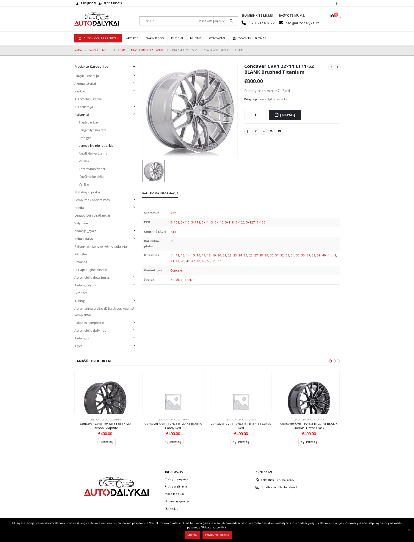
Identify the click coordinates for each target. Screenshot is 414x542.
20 (219, 255)
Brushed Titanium (182, 280)
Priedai (79, 207)
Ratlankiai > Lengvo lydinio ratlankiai (101, 246)
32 (282, 255)
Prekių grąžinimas (176, 486)
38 (313, 255)
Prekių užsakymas (176, 479)
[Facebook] (337, 3)
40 (324, 255)
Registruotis (113, 3)
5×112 (195, 222)
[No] (408, 530)
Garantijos (155, 38)
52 (219, 261)
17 (203, 255)
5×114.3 (207, 222)
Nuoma (196, 38)
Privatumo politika (217, 534)
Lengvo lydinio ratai (93, 130)
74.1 (173, 232)
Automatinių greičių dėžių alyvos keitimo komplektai (103, 311)
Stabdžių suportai (87, 192)
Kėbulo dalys (83, 238)
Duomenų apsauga (177, 501)
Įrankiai (79, 91)
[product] (105, 392)
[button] (330, 361)
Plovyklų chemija (86, 75)
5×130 (260, 222)
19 (214, 255)
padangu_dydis (85, 231)
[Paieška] (231, 21)
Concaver (177, 270)
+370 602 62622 (261, 22)
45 (182, 261)
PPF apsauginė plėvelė (90, 269)
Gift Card (80, 293)
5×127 (250, 222)
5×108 (174, 222)
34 (292, 255)
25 (245, 255)
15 (193, 255)
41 (329, 255)
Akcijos (132, 38)
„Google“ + (271, 131)
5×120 (239, 222)
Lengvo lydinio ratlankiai (273, 99)
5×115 (219, 222)
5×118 (229, 222)
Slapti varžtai (88, 122)
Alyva (78, 346)
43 (172, 261)
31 (277, 255)
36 (303, 255)
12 (177, 255)
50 (208, 261)
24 (240, 255)
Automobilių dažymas (90, 330)
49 (203, 261)
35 (298, 255)
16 (198, 255)
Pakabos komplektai (89, 322)
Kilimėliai (81, 254)
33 (287, 255)
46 (188, 261)
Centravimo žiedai (92, 169)
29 (266, 255)
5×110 (185, 222)
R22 (173, 213)
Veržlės (84, 161)
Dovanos (80, 262)
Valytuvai (81, 223)
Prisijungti (88, 3)
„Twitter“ (255, 131)
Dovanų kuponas (252, 38)
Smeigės (85, 138)
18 (208, 255)
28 (261, 255)
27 (256, 255)
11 (172, 241)
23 (235, 255)
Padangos (81, 338)
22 (229, 255)
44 (177, 261)
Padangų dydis (85, 285)
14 (188, 255)
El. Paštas (279, 131)
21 (224, 255)
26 (250, 255)
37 (308, 255)
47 (193, 261)
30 (271, 255)
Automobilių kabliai (88, 99)
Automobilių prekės (99, 38)
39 (318, 255)
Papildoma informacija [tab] (160, 193)
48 (198, 261)
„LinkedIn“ (263, 131)
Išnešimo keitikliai (91, 176)
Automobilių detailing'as (92, 277)
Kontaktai (217, 38)
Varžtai (84, 184)
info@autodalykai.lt (302, 22)
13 (182, 255)
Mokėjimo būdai (175, 494)
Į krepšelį (287, 115)
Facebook (247, 131)
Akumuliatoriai (85, 83)
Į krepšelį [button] (107, 442)
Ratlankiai (81, 114)
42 (334, 255)
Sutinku (192, 534)
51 (214, 261)
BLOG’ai (177, 38)
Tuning (79, 300)
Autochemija (83, 107)
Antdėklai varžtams (93, 153)
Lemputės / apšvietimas (92, 200)
